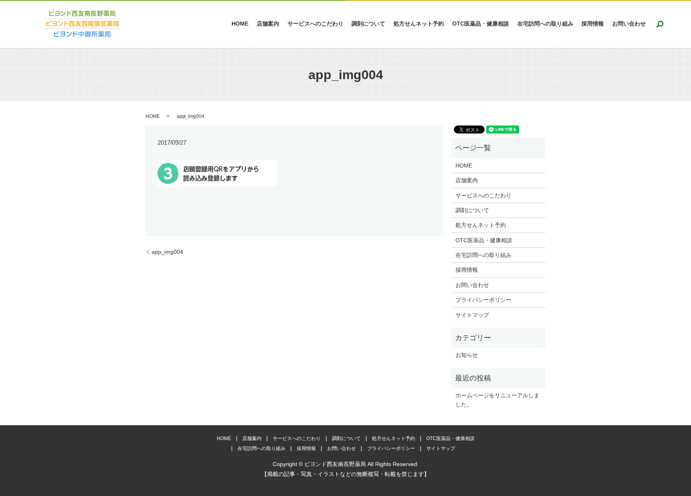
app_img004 (167, 252)
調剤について (368, 24)
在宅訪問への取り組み (545, 24)
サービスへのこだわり (316, 24)
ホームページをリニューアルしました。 (497, 399)
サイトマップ (472, 315)
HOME (240, 24)
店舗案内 (268, 24)
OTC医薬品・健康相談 (480, 24)
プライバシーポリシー (483, 300)
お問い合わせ (629, 24)
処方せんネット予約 (418, 24)
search (660, 24)
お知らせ (466, 355)
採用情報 (592, 24)
